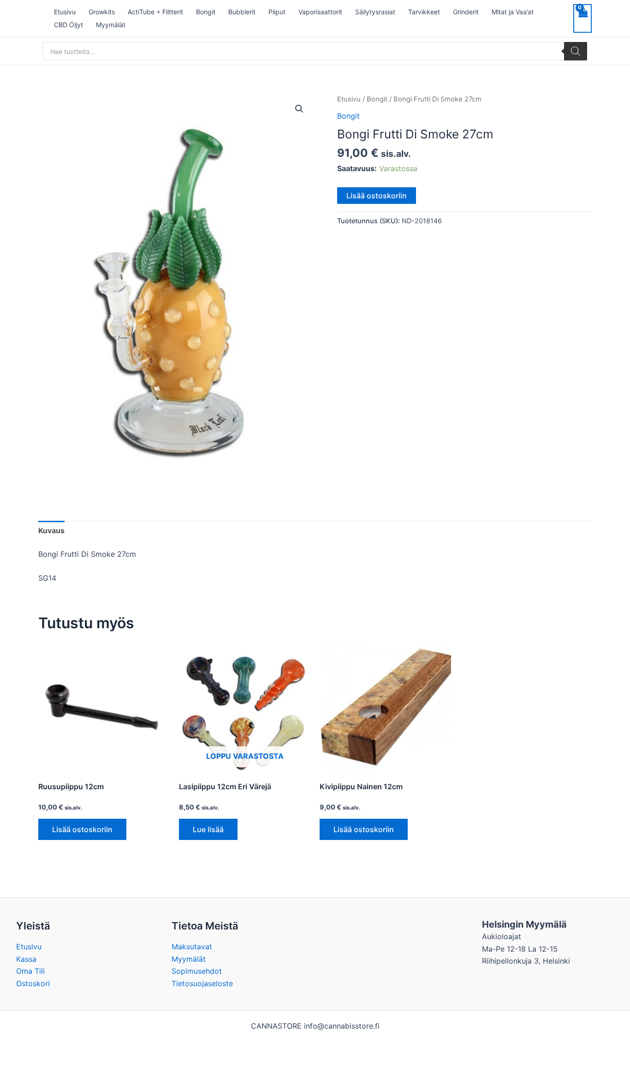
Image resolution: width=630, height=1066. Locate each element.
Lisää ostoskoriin (376, 195)
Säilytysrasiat (375, 12)
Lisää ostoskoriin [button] (82, 829)
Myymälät (110, 25)
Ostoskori (33, 983)
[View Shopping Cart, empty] (582, 18)
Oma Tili (30, 971)
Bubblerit (242, 12)
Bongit (205, 12)
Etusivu (65, 12)
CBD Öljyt (68, 25)
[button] (299, 109)
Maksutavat (192, 946)
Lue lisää (208, 829)
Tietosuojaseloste (202, 983)
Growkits (102, 12)
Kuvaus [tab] (51, 530)
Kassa (26, 959)
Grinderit (466, 12)
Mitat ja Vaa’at (513, 12)
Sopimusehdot (197, 971)
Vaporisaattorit (320, 12)
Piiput (276, 12)
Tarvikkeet (424, 12)
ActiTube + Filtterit (155, 12)
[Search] (575, 51)
